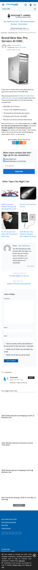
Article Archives (22, 24)
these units (14, 123)
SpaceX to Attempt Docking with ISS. (19, 284)
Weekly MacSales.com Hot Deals (15, 161)
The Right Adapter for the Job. (19, 276)
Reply (31, 377)
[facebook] (16, 266)
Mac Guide (14, 24)
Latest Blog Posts (10, 159)
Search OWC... (6, 9)
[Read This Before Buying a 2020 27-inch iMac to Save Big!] (19, 486)
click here (22, 561)
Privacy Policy (17, 565)
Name (5, 327)
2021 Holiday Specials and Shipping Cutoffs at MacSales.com (18, 417)
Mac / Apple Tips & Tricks (11, 21)
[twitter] (18, 266)
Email (5, 336)
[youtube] (24, 266)
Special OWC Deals (20, 47)
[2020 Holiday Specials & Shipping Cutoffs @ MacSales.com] (19, 458)
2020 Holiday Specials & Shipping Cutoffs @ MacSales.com (17, 471)
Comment (7, 298)
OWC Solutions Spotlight (27, 21)
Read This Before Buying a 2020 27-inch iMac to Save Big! (19, 499)
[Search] (35, 9)
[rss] (26, 266)
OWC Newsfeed (16, 45)
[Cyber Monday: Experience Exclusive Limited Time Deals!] (19, 431)
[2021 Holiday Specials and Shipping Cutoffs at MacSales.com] (19, 404)
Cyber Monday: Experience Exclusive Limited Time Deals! (17, 444)
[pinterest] (21, 266)
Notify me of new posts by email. (18, 355)
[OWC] (19, 16)
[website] (13, 266)
